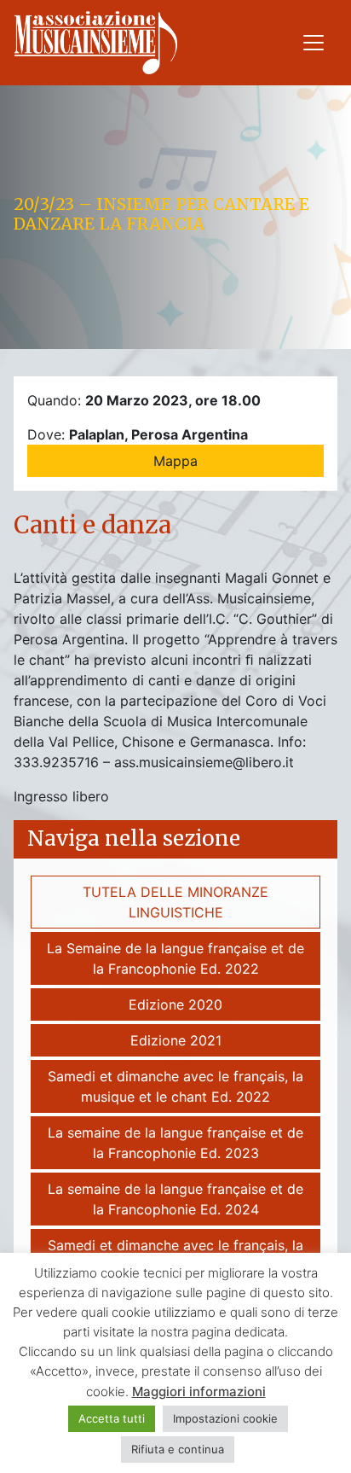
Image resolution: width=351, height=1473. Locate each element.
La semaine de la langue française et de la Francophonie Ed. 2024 (175, 1199)
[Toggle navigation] (313, 43)
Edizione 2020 (175, 1004)
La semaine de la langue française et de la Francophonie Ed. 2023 (175, 1143)
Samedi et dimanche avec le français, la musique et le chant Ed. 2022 (175, 1086)
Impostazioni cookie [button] (225, 1418)
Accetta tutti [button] (111, 1418)
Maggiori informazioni (199, 1391)
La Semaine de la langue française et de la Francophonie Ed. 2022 (175, 958)
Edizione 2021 (176, 1040)
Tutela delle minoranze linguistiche (175, 902)
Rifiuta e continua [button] (177, 1449)
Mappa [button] (175, 460)
